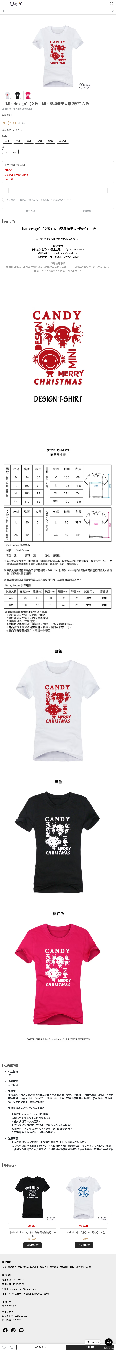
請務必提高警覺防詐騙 (80, 1267)
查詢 (4, 1267)
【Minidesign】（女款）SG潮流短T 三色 (83, 1232)
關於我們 (12, 1267)
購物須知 (44, 1267)
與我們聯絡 (23, 1267)
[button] (112, 1213)
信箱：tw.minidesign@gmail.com (19, 1288)
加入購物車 (40, 1347)
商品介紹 (30, 211)
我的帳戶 (34, 1267)
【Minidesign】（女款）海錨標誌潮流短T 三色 (32, 1234)
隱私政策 (54, 1267)
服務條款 (64, 1267)
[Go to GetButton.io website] (109, 1348)
